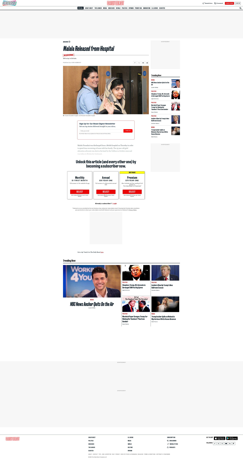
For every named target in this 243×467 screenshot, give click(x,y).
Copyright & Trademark (163, 454)
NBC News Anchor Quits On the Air (92, 304)
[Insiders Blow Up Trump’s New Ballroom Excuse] (175, 123)
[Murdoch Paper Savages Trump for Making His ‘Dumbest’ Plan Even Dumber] (175, 110)
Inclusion (140, 454)
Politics (124, 8)
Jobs (103, 454)
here (102, 252)
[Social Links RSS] (229, 444)
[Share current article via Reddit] (147, 62)
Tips (100, 454)
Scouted (162, 8)
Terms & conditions (149, 454)
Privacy (117, 454)
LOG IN (238, 3)
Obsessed (111, 8)
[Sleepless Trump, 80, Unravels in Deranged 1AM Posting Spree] (175, 98)
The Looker (98, 8)
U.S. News (155, 8)
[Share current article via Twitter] (139, 62)
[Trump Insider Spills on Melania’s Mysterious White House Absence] (175, 134)
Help (113, 454)
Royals (118, 8)
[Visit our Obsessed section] (15, 3)
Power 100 (138, 8)
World (130, 444)
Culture (130, 447)
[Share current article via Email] (143, 62)
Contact (95, 454)
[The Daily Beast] (116, 3)
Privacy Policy (107, 133)
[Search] (240, 8)
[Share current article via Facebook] (135, 62)
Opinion (131, 8)
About (90, 454)
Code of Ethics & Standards (129, 454)
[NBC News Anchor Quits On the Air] (175, 87)
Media (105, 8)
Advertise (108, 454)
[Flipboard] (233, 444)
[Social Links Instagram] (222, 444)
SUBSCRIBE (229, 3)
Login (114, 203)
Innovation (146, 8)
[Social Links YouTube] (226, 444)
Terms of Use (99, 133)
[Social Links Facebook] (214, 444)
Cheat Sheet (89, 8)
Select (79, 192)
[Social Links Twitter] (218, 444)
